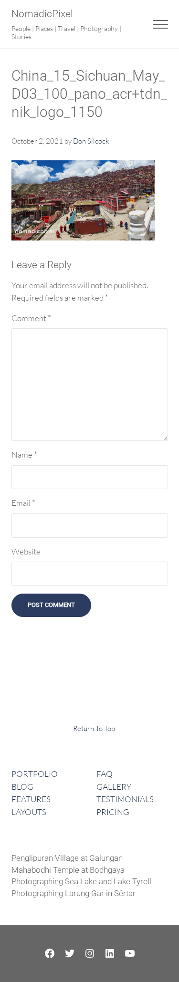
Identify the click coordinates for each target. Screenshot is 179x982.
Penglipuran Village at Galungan (67, 858)
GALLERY (113, 787)
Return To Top (94, 728)
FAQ (104, 774)
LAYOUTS (28, 812)
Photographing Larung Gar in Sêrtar (73, 893)
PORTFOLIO (34, 774)
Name (24, 454)
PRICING (112, 812)
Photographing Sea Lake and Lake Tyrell (81, 881)
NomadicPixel (42, 14)
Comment (31, 318)
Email (23, 503)
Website (26, 551)
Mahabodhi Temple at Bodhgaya (68, 870)
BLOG (22, 787)
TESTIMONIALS (125, 799)
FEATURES (31, 799)
